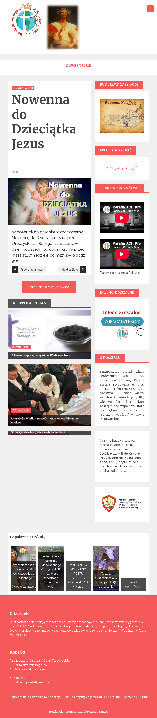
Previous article (31, 269)
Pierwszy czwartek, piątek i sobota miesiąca (37, 432)
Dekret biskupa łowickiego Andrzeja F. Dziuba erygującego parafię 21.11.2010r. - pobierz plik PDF (78, 697)
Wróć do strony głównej (49, 287)
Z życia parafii (23, 88)
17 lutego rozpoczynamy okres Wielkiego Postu (40, 355)
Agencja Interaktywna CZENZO (86, 711)
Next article (70, 269)
